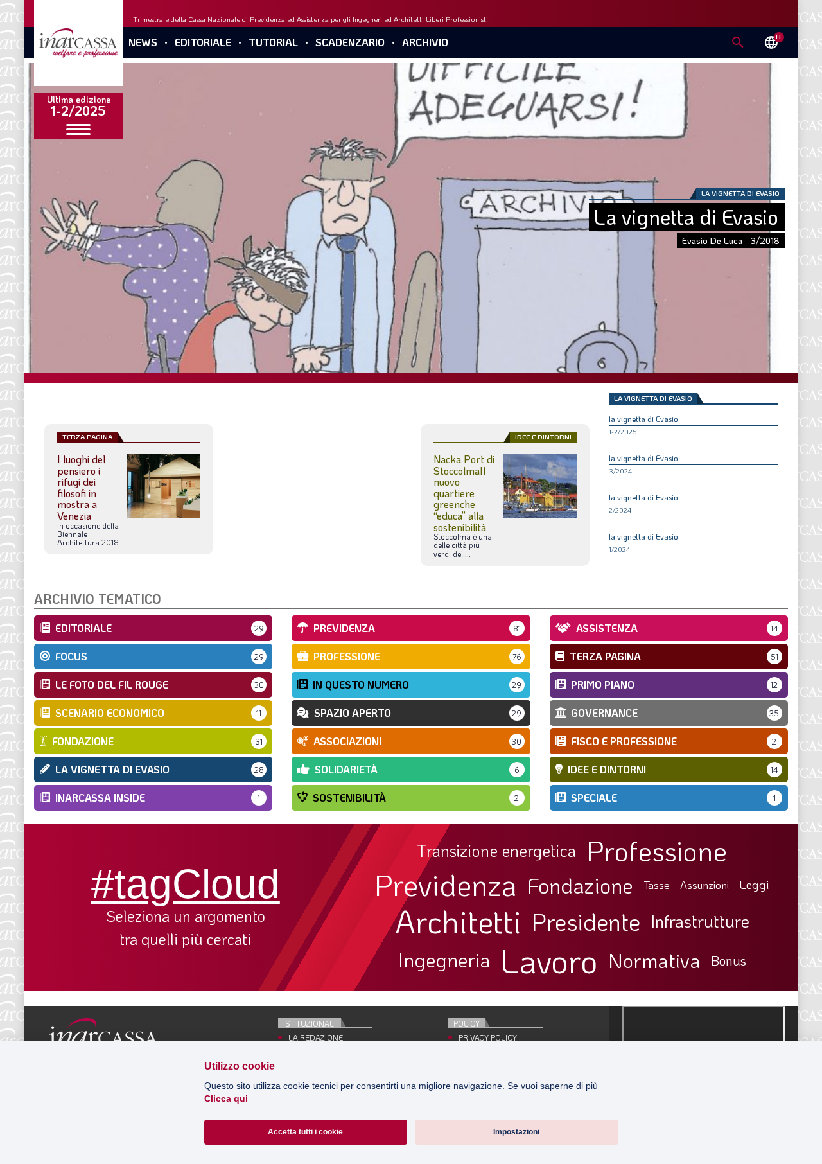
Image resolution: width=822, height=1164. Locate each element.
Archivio (425, 42)
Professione (656, 850)
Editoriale (203, 42)
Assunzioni (704, 885)
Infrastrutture (700, 921)
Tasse (656, 885)
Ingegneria (444, 960)
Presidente (586, 921)
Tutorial (273, 42)
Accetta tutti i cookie (305, 1131)
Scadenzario (350, 42)
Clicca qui (226, 1099)
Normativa (654, 960)
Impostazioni (516, 1131)
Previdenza (445, 885)
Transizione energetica (496, 851)
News (142, 42)
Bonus (728, 960)
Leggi (754, 884)
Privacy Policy (488, 1037)
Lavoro (549, 960)
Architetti (458, 921)
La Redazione (315, 1037)
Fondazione (580, 885)
